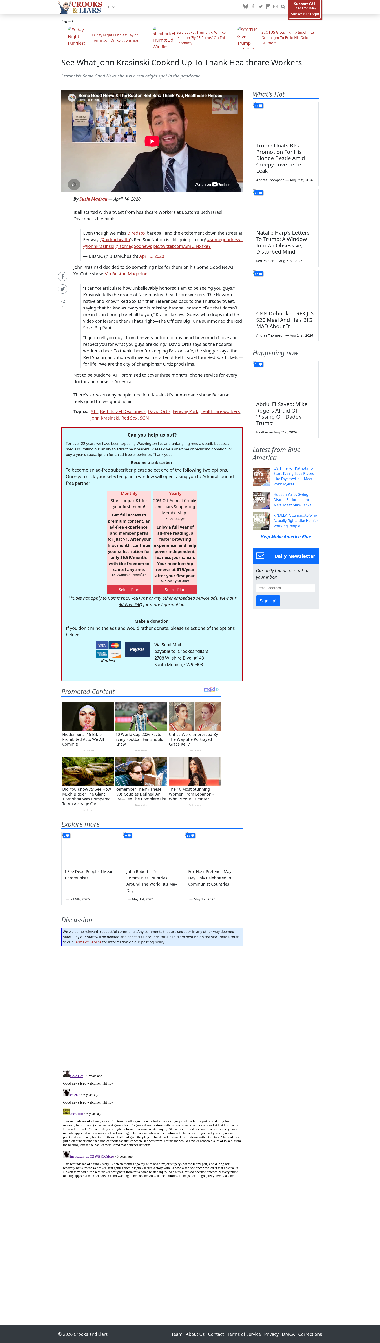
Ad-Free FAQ (130, 605)
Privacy (271, 1334)
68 (256, 193)
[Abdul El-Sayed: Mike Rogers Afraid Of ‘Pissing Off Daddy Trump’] (285, 379)
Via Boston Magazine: (126, 274)
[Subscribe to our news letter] (275, 7)
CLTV (110, 6)
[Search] (283, 7)
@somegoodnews (133, 246)
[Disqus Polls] (152, 1007)
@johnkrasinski (98, 246)
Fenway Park (185, 411)
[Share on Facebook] (62, 276)
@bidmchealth (115, 240)
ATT (94, 411)
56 (256, 105)
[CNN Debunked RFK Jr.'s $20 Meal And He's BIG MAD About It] (285, 288)
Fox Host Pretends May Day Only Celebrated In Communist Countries (209, 878)
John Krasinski (105, 418)
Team (177, 1334)
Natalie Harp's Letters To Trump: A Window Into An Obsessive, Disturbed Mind (283, 242)
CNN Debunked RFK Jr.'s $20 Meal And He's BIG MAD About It (285, 320)
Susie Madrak (93, 199)
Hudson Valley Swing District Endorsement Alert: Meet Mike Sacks (292, 499)
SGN (144, 418)
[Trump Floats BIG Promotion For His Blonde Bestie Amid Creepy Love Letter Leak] (285, 120)
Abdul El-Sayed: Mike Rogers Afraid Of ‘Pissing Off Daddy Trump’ (281, 413)
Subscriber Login (305, 14)
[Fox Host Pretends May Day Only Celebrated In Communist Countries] (214, 848)
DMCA (288, 1334)
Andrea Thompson (270, 180)
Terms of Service (87, 942)
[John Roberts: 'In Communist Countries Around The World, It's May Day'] (152, 848)
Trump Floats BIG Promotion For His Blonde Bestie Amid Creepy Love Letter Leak (280, 158)
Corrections (310, 1334)
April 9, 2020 (151, 256)
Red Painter (265, 260)
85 (256, 274)
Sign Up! (268, 600)
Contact (216, 1334)
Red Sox (129, 418)
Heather (262, 432)
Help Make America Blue (286, 537)
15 (256, 364)
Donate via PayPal (137, 649)
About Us (195, 1334)
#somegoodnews (225, 240)
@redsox (137, 233)
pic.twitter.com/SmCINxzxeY (182, 246)
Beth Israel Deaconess (123, 411)
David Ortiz (159, 411)
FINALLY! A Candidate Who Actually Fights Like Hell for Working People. (296, 520)
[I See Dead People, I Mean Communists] (90, 848)
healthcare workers (220, 411)
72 (62, 301)
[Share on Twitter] (62, 289)
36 (188, 835)
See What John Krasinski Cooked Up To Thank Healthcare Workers (181, 62)
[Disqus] (152, 1123)
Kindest (108, 661)
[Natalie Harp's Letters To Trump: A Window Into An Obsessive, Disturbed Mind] (285, 207)
